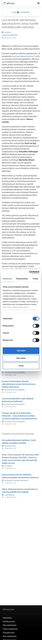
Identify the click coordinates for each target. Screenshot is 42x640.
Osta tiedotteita (9, 636)
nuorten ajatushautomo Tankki (26, 56)
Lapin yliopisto (10, 495)
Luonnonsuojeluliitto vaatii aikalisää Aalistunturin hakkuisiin (17, 400)
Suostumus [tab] (7, 279)
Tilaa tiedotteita (9, 625)
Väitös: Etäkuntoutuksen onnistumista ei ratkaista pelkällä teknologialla (20, 490)
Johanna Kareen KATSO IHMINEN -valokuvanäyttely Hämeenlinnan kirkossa (20, 476)
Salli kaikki (21, 351)
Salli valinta (21, 358)
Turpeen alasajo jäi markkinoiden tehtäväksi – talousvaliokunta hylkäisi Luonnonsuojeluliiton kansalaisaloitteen (19, 416)
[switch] (36, 326)
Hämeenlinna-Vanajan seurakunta (16, 480)
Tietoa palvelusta (10, 629)
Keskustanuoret (10, 446)
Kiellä (21, 366)
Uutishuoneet (9, 621)
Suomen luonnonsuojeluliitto (15, 372)
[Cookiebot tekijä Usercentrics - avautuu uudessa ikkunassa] (29, 272)
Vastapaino (8, 466)
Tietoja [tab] (35, 279)
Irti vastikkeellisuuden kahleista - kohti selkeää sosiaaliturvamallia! (19, 441)
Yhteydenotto (9, 632)
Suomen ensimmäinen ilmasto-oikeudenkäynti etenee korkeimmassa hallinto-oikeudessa (19, 384)
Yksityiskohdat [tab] (22, 279)
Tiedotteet (7, 618)
